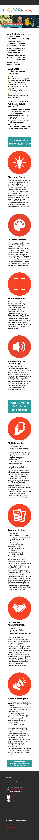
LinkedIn (12, 796)
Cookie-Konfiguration (12, 827)
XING (11, 798)
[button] (19, 763)
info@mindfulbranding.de (17, 789)
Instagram (13, 801)
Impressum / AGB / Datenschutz (15, 825)
